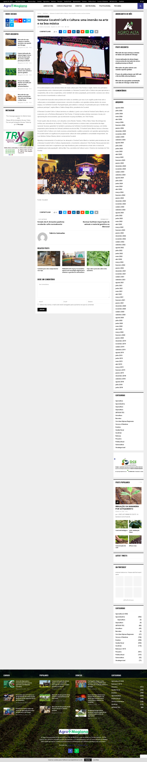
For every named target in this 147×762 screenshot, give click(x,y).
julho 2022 (119, 250)
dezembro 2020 (121, 306)
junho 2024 (119, 183)
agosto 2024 (120, 178)
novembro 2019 (121, 344)
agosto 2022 (120, 247)
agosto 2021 (120, 282)
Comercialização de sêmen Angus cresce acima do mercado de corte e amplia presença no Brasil (24, 57)
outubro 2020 (120, 312)
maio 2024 (119, 186)
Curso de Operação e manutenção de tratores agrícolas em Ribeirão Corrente (24, 684)
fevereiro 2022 (120, 265)
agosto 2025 (120, 142)
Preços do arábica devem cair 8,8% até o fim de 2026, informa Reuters (24, 83)
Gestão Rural (67, 1)
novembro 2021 (121, 274)
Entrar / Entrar (21, 1)
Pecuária (59, 1)
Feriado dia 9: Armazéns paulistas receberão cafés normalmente (51, 223)
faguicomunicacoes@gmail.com (78, 745)
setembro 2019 (120, 349)
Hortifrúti (121, 1)
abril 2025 (119, 154)
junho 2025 (119, 148)
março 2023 (119, 227)
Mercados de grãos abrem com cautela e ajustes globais (24, 71)
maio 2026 (119, 116)
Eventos (84, 1)
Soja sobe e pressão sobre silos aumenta (97, 270)
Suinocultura (120, 444)
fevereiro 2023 (120, 230)
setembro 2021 (120, 279)
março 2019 (119, 367)
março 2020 (119, 332)
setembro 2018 (120, 379)
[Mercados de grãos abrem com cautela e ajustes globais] (11, 71)
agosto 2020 (120, 317)
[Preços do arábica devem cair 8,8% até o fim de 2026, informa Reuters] (11, 83)
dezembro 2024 (121, 166)
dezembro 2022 (121, 236)
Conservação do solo (121, 547)
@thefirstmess (129, 600)
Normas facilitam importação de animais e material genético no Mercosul (96, 224)
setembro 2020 (120, 315)
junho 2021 (119, 288)
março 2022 (119, 262)
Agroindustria (76, 1)
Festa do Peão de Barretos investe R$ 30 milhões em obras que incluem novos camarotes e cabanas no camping (96, 698)
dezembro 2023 (121, 201)
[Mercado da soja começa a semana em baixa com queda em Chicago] (11, 42)
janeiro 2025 (120, 163)
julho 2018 (119, 384)
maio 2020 (119, 326)
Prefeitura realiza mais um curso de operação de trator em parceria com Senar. (25, 710)
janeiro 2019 (120, 373)
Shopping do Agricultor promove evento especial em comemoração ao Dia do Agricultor (97, 713)
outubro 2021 (120, 277)
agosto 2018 (120, 381)
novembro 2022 (121, 239)
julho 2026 (119, 110)
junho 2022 (119, 253)
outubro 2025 (120, 137)
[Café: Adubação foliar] (135, 524)
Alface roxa (132, 546)
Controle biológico (122, 530)
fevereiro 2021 (120, 300)
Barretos (118, 418)
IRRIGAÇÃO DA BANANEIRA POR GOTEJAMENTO (127, 508)
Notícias (53, 1)
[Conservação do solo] (122, 539)
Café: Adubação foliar (134, 531)
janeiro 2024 (120, 198)
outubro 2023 (120, 207)
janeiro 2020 (120, 338)
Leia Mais (96, 760)
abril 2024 (119, 189)
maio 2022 (119, 256)
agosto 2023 (120, 212)
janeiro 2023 (120, 233)
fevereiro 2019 (120, 370)
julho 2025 (119, 145)
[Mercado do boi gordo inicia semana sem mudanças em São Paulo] (45, 697)
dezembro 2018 (121, 376)
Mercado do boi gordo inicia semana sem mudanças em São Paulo (61, 697)
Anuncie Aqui (32, 1)
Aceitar (88, 760)
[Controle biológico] (122, 524)
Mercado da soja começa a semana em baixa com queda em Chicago (24, 42)
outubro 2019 (120, 347)
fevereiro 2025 (120, 160)
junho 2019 (119, 358)
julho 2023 (119, 215)
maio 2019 (119, 361)
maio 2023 (119, 221)
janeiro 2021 (120, 303)
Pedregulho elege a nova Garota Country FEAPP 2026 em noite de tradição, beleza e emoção (98, 684)
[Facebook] (70, 751)
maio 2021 (119, 291)
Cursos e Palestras (102, 1)
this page (20, 124)
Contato (39, 1)
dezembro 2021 (121, 271)
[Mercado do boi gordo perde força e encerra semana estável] (45, 709)
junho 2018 (119, 387)
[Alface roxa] (135, 539)
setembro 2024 (120, 175)
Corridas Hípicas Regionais (125, 421)
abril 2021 (119, 294)
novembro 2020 (121, 309)
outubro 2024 (120, 172)
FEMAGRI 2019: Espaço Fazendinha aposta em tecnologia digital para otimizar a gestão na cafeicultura (73, 270)
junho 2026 (119, 113)
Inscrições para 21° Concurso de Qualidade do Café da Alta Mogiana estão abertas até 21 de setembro (25, 697)
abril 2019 (119, 364)
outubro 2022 (120, 242)
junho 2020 (119, 323)
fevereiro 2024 (120, 195)
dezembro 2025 (121, 131)
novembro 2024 (121, 169)
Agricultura (46, 1)
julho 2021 (119, 285)
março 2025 (119, 157)
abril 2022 (119, 259)
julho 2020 (119, 320)
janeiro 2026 (120, 128)
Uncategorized (120, 447)
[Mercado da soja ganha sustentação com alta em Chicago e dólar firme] (11, 97)
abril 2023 (119, 224)
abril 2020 (119, 329)
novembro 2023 (121, 204)
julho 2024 (119, 180)
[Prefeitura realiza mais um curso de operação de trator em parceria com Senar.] (9, 711)
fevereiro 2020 (120, 335)
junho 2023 (119, 218)
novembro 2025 (121, 134)
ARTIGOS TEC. (113, 1)
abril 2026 (119, 119)
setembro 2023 (120, 210)
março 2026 (119, 122)
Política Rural (92, 1)
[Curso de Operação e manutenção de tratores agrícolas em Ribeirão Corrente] (9, 683)
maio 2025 (119, 151)
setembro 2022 (120, 245)
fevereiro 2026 (120, 125)
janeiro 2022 (120, 268)
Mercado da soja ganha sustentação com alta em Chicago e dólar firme (24, 97)
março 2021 (119, 297)
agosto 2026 (120, 108)
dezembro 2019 (121, 341)
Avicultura (119, 415)
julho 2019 (119, 355)
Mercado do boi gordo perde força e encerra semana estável (61, 708)
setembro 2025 (120, 140)
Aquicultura (119, 407)
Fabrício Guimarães (45, 27)
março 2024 (119, 192)
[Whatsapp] (76, 751)
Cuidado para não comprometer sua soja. (48, 270)
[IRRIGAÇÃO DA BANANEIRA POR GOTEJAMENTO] (129, 495)
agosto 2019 (120, 352)
